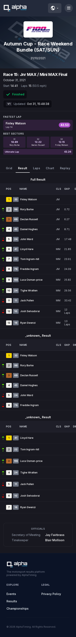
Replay (65, 168)
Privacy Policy (51, 594)
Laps (36, 168)
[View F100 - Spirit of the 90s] (38, 29)
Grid (9, 168)
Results (11, 601)
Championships (17, 608)
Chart (50, 168)
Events (11, 594)
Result (22, 168)
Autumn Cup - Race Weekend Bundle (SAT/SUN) (38, 47)
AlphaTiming (23, 626)
